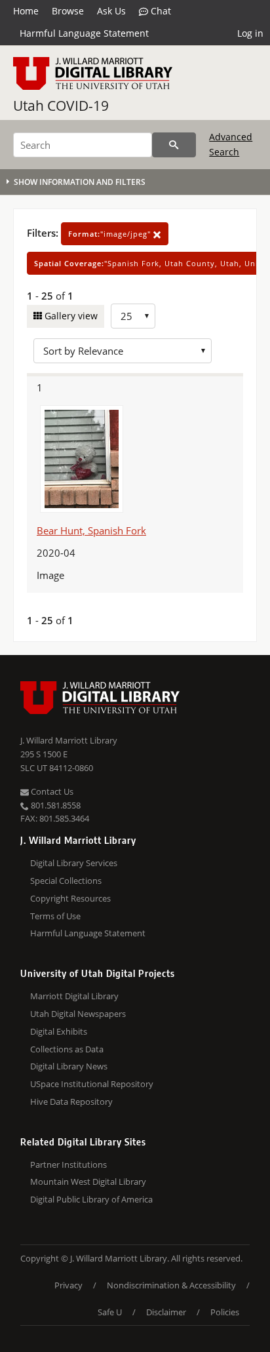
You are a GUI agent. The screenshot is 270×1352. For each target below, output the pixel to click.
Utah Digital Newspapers (78, 1014)
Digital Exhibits (58, 1031)
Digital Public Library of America (91, 1199)
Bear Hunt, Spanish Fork (91, 530)
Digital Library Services (73, 863)
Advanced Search (230, 143)
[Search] (174, 144)
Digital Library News (68, 1066)
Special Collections (66, 880)
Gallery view (70, 315)
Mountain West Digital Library (88, 1181)
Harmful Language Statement (84, 33)
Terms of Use (55, 916)
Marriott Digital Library (74, 996)
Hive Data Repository (71, 1101)
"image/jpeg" (110, 234)
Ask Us (111, 11)
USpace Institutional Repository (91, 1084)
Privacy (68, 1285)
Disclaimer (166, 1312)
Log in (250, 33)
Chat (159, 11)
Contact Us (51, 791)
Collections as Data (67, 1049)
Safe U (110, 1312)
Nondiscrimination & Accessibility (171, 1285)
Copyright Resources (70, 898)
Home (26, 11)
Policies (224, 1312)
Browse (68, 11)
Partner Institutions (68, 1164)
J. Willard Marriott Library (68, 740)
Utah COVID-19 (61, 105)
